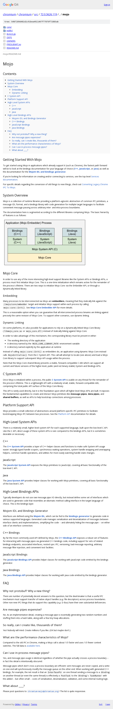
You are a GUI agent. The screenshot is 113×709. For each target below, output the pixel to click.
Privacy (25, 704)
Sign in (107, 4)
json (107, 704)
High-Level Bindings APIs (19, 115)
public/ (10, 30)
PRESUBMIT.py (14, 44)
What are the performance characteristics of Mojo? (36, 143)
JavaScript (16, 108)
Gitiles (18, 704)
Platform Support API (18, 99)
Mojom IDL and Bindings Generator (29, 118)
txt (100, 704)
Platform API (64, 414)
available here (33, 645)
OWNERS (11, 41)
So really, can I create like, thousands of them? (34, 140)
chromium (9, 14)
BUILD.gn (11, 34)
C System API (14, 96)
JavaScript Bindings (21, 124)
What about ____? (20, 150)
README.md (13, 47)
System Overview (16, 83)
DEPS (9, 37)
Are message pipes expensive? (26, 137)
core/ (9, 27)
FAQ (10, 131)
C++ (14, 105)
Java (14, 112)
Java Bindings (18, 127)
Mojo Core (13, 86)
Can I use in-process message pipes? (29, 147)
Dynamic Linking (20, 92)
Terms (34, 704)
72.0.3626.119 (48, 14)
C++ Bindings (18, 121)
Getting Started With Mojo (20, 80)
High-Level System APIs (19, 102)
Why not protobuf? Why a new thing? (29, 134)
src (36, 14)
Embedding (17, 89)
